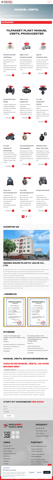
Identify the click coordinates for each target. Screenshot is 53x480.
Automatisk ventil (41, 431)
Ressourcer (6, 458)
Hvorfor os (6, 456)
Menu (49, 2)
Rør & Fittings (40, 433)
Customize (31, 472)
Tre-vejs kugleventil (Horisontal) (7, 148)
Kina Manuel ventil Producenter (20, 271)
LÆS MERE (17, 353)
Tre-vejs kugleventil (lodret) (40, 101)
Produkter (11, 15)
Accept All (47, 472)
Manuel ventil (40, 428)
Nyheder (6, 461)
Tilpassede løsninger (42, 436)
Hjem (5, 15)
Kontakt (5, 464)
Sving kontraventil (42, 190)
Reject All (39, 472)
